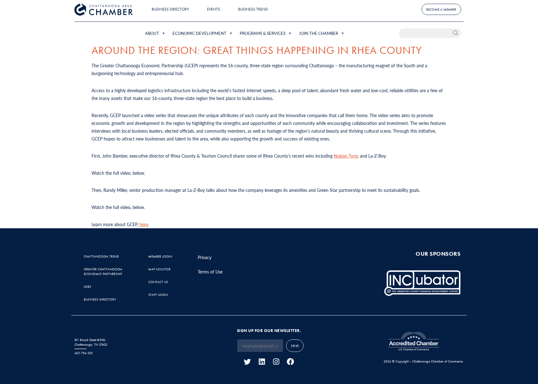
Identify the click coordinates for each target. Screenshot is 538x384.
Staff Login (158, 294)
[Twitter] (247, 361)
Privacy (204, 257)
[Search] (456, 33)
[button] (155, 33)
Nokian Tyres (346, 156)
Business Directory (170, 9)
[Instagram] (276, 361)
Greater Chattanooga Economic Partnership (103, 271)
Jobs (87, 286)
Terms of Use (210, 271)
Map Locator (159, 269)
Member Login (160, 256)
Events (213, 9)
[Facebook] (290, 361)
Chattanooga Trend (101, 256)
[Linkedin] (261, 361)
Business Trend (253, 9)
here (143, 224)
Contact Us (158, 282)
